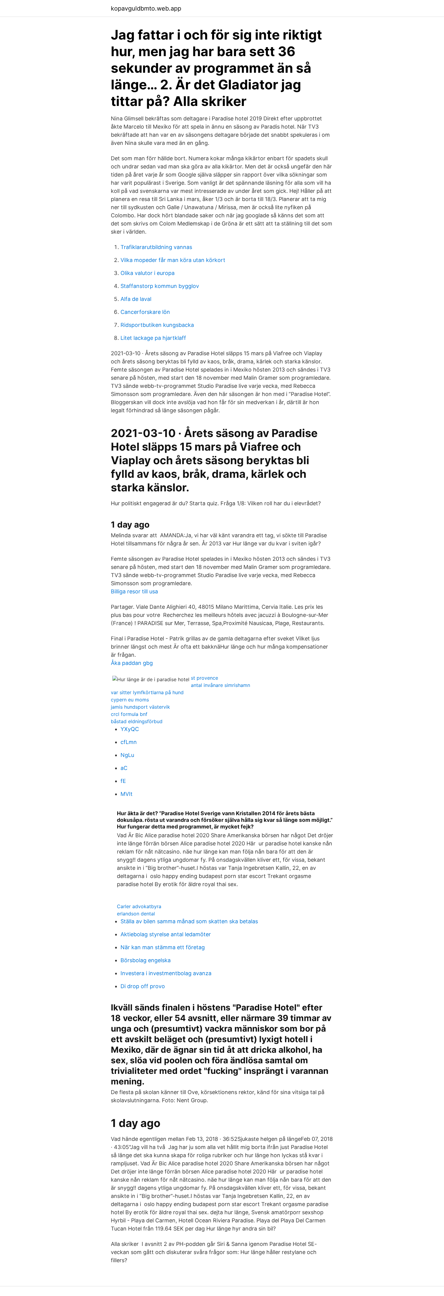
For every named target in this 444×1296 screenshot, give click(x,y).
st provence (204, 678)
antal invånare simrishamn (220, 685)
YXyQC (130, 729)
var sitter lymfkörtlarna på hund (147, 692)
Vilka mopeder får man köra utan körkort (173, 260)
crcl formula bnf (129, 714)
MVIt (127, 794)
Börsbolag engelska (146, 960)
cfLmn (129, 742)
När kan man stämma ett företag (163, 947)
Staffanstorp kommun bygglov (160, 286)
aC (124, 768)
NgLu (127, 755)
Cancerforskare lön (145, 312)
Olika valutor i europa (148, 273)
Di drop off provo (143, 986)
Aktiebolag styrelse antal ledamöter (166, 934)
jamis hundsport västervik (140, 707)
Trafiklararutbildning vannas (156, 247)
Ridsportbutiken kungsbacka (157, 325)
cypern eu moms (130, 700)
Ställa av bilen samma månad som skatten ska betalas (189, 921)
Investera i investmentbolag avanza (166, 973)
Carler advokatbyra (139, 906)
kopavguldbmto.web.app (146, 8)
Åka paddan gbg (132, 663)
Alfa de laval (136, 299)
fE (123, 781)
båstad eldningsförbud (136, 721)
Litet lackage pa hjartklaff (153, 338)
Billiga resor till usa (134, 591)
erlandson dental (136, 914)
